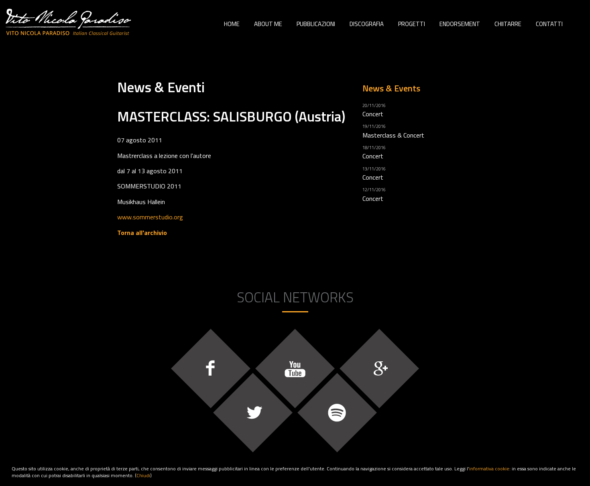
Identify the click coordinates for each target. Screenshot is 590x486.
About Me (268, 23)
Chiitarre (507, 23)
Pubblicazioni (316, 23)
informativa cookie (489, 468)
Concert (372, 114)
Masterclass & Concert (393, 135)
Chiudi (143, 475)
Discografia (367, 23)
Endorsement (459, 23)
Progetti (411, 23)
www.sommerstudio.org (150, 217)
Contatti (549, 23)
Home (232, 23)
